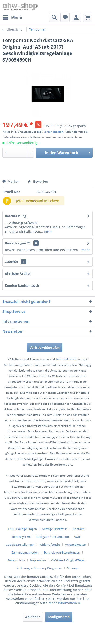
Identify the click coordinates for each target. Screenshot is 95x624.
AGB (77, 537)
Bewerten (40, 181)
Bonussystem (21, 537)
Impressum (38, 560)
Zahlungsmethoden (25, 552)
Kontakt (78, 529)
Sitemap (72, 568)
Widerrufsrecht (49, 544)
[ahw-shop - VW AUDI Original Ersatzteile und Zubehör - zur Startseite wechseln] (20, 6)
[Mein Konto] (76, 17)
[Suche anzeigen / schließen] (53, 17)
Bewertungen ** (18, 243)
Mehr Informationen (64, 603)
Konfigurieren (59, 617)
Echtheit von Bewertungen (62, 552)
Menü (16, 17)
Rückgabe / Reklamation (52, 537)
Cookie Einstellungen (20, 544)
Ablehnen (32, 617)
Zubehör (14, 261)
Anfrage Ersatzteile (55, 529)
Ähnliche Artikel (17, 273)
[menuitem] (12, 17)
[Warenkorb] (87, 17)
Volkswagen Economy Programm (39, 568)
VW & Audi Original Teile (67, 560)
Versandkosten (53, 132)
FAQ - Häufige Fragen (22, 529)
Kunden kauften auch (22, 285)
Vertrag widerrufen (45, 347)
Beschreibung (15, 216)
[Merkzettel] (65, 17)
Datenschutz (16, 560)
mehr (47, 231)
